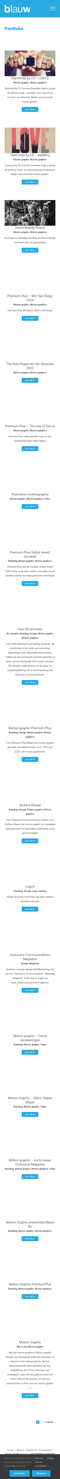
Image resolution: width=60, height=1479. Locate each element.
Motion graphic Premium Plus (30, 728)
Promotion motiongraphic (30, 494)
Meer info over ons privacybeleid (40, 1462)
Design (33, 633)
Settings (50, 1458)
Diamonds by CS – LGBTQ (30, 78)
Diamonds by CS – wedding (30, 155)
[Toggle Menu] (52, 8)
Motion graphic (21, 82)
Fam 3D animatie (30, 629)
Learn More (30, 109)
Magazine (34, 963)
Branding (12, 561)
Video (47, 498)
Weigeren (41, 1473)
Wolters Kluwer (30, 805)
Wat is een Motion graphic (30, 1346)
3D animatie (12, 633)
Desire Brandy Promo (30, 228)
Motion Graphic (30, 1342)
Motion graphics (38, 82)
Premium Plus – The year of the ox (30, 426)
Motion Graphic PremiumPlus (30, 1284)
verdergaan (19, 1473)
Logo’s (30, 886)
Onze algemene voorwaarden (43, 1454)
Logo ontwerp (39, 891)
